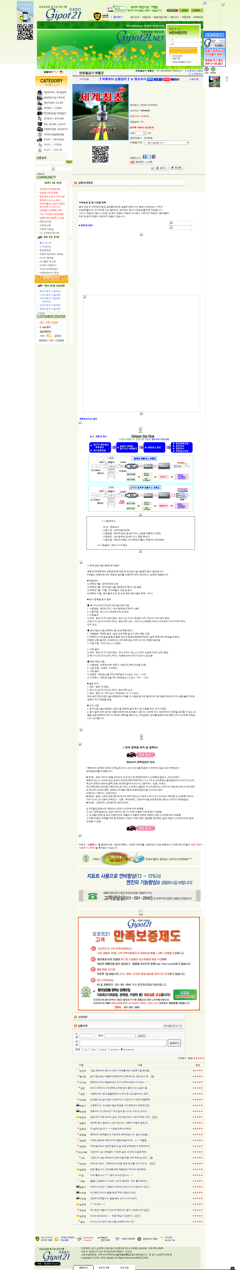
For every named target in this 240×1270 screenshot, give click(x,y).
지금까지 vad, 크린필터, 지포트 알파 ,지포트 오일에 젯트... (119, 1152)
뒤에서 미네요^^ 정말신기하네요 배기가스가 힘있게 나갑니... (120, 1186)
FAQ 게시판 (45, 221)
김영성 (128, 1251)
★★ (94, 1049)
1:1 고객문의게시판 (49, 233)
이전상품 (84, 79)
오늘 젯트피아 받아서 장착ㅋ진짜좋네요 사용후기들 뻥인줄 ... (121, 1070)
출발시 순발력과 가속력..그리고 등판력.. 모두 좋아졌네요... (119, 1181)
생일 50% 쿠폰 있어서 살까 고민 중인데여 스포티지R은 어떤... (121, 1117)
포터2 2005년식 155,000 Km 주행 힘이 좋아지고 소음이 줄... (119, 1088)
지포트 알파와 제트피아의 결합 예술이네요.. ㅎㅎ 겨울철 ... (119, 1140)
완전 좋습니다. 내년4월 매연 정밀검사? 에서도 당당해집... (118, 1169)
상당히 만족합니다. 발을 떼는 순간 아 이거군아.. (114, 1198)
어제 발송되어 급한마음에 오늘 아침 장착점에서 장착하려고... (121, 1146)
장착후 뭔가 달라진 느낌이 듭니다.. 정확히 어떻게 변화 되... (119, 1123)
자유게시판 (45, 225)
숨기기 (233, 1268)
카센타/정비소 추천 (49, 272)
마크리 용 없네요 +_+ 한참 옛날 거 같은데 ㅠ (112, 1216)
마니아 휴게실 (47, 257)
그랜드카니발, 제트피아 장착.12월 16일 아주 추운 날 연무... (119, 1157)
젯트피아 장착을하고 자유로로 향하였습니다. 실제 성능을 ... (120, 1134)
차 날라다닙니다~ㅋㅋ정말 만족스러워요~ (111, 1128)
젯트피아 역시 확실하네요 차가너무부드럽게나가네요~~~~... (120, 1082)
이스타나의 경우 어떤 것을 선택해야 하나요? (112, 1221)
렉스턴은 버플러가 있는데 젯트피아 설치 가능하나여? (116, 1210)
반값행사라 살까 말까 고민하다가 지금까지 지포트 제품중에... (121, 1099)
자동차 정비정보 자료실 (51, 254)
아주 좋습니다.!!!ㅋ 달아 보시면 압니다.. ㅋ (111, 1175)
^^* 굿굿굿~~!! (97, 1204)
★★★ (103, 1049)
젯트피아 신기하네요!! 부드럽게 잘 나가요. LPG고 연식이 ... (119, 1111)
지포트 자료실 (47, 229)
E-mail (99, 1251)
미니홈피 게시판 (48, 261)
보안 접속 (177, 56)
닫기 (227, 78)
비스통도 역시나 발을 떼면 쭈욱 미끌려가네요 (113, 1192)
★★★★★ (129, 1049)
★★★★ (115, 1049)
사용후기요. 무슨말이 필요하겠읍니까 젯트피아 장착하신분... (120, 1105)
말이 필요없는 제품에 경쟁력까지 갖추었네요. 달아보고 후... (120, 1076)
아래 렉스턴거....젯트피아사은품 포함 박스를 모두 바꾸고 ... (119, 1163)
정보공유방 (45, 250)
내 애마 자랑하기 (48, 265)
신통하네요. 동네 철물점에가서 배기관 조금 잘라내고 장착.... (120, 1093)
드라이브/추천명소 (49, 269)
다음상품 (193, 79)
